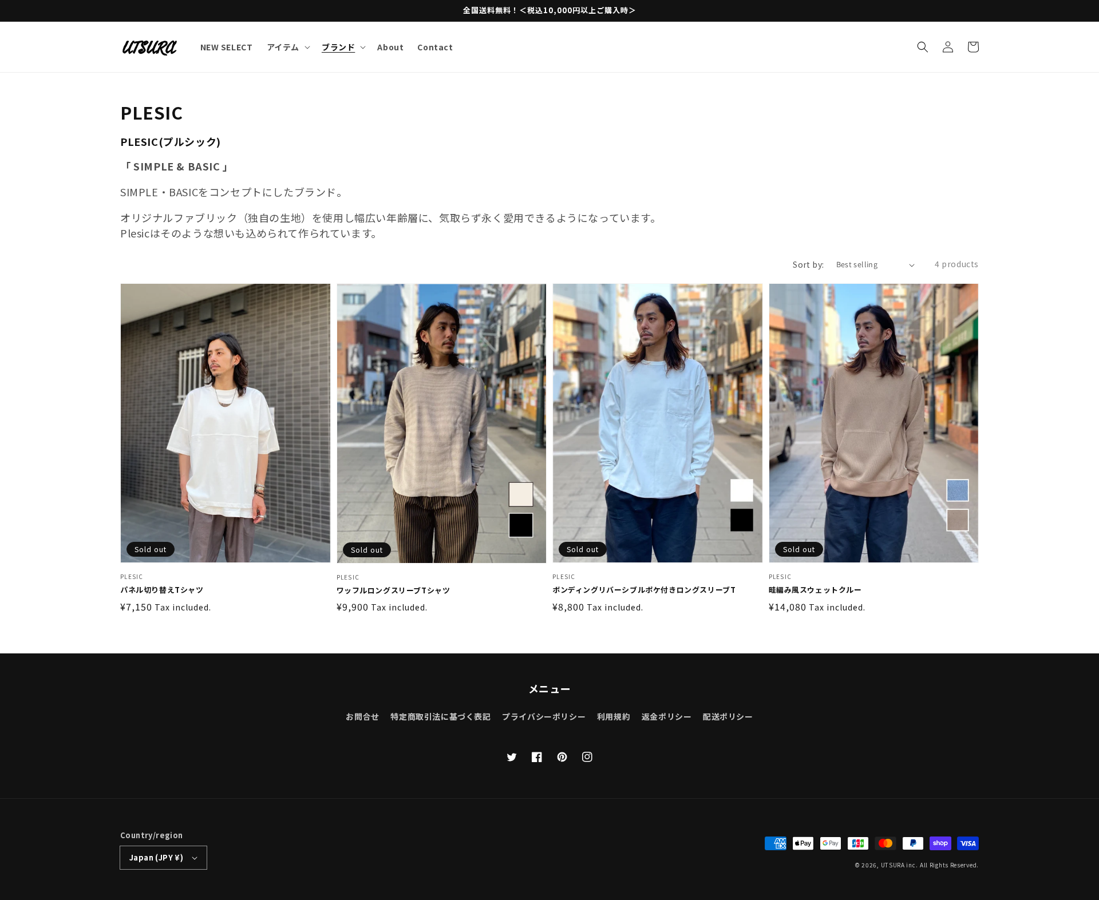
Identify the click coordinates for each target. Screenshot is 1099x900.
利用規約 (613, 716)
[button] (922, 47)
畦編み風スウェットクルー (815, 590)
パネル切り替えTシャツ (162, 590)
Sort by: (808, 264)
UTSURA (893, 865)
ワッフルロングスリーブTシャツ (393, 590)
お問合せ (362, 716)
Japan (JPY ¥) (156, 857)
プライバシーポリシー (544, 716)
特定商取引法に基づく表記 (440, 716)
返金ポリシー (667, 716)
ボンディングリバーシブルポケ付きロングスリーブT (644, 590)
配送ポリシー (728, 716)
